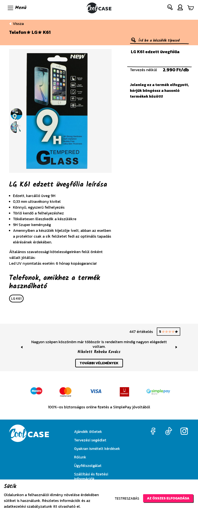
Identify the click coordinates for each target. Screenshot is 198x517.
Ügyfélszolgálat (88, 465)
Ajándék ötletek (88, 431)
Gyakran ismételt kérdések (97, 448)
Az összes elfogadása (168, 498)
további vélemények (99, 363)
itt (55, 506)
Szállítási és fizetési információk (91, 476)
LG (35, 32)
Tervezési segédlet (90, 440)
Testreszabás (127, 498)
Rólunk (80, 457)
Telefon (17, 32)
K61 (47, 32)
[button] (170, 8)
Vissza (18, 23)
